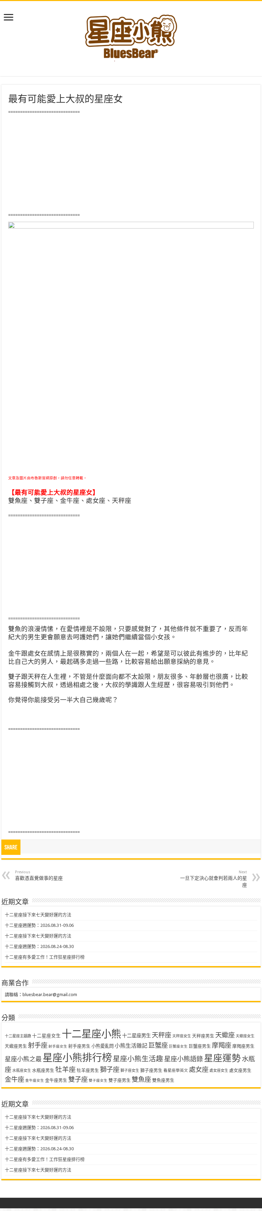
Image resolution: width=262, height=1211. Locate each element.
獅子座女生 (129, 1070)
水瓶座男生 (43, 1070)
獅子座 (109, 1070)
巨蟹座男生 (200, 1046)
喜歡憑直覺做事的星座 (39, 875)
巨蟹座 (158, 1045)
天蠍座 (225, 1035)
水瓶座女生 (21, 1070)
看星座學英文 (175, 1070)
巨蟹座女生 (178, 1046)
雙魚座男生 (163, 1080)
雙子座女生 (98, 1080)
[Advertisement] (131, 163)
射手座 (37, 1045)
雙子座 (78, 1079)
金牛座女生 (34, 1080)
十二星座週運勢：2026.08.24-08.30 (39, 946)
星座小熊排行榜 (77, 1058)
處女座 (198, 1070)
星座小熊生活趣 (138, 1059)
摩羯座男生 (243, 1046)
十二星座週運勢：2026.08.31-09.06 (39, 925)
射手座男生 (79, 1046)
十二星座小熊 (91, 1034)
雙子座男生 (119, 1080)
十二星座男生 (136, 1035)
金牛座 (14, 1079)
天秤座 (161, 1035)
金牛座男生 (56, 1080)
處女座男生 (240, 1070)
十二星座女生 (46, 1035)
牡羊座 (65, 1070)
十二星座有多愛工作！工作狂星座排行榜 (45, 957)
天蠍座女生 (245, 1036)
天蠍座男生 (16, 1046)
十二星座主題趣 (18, 1036)
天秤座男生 (203, 1035)
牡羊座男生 (88, 1070)
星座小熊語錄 (183, 1059)
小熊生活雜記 (131, 1045)
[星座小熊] (131, 34)
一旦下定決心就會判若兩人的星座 (213, 879)
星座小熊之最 (23, 1059)
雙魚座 (141, 1079)
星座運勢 (222, 1058)
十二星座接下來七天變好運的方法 (38, 914)
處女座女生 (218, 1070)
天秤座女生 (181, 1036)
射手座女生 (57, 1046)
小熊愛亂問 (102, 1046)
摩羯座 (221, 1045)
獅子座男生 (151, 1070)
